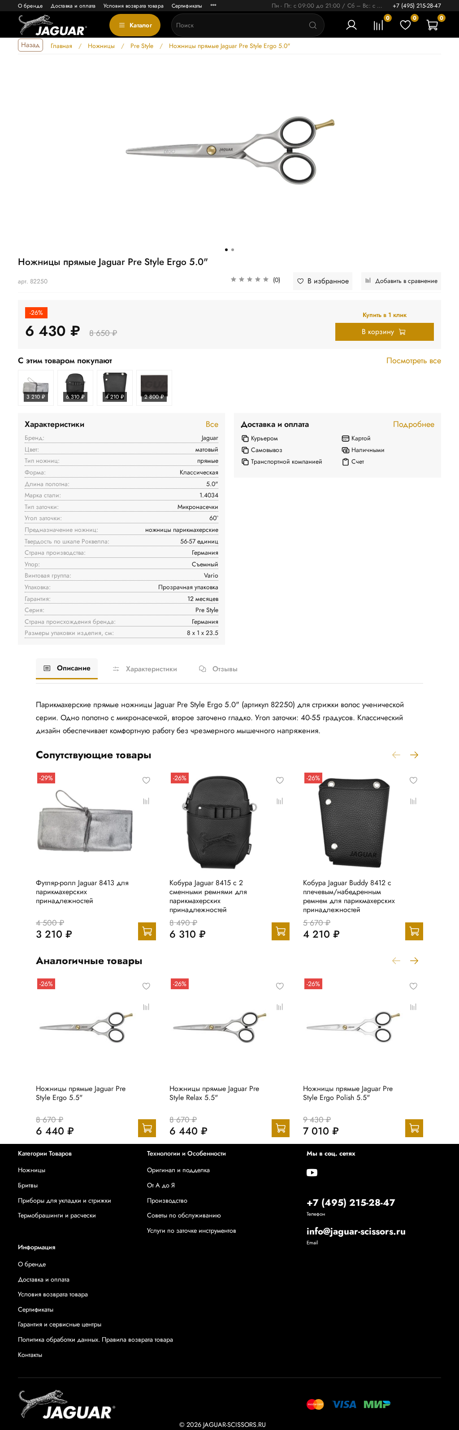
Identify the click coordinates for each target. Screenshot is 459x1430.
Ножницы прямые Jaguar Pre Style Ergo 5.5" (81, 1093)
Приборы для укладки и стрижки (64, 1200)
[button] (255, 281)
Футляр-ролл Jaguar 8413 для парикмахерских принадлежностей (82, 892)
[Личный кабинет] (351, 25)
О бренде (30, 6)
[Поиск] (313, 25)
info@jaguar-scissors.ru (356, 1231)
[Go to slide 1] (226, 249)
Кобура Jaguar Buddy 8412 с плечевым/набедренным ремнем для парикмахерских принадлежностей (349, 896)
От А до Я (161, 1185)
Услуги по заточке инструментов (191, 1230)
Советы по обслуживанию (184, 1215)
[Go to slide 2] (232, 249)
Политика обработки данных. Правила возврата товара (95, 1339)
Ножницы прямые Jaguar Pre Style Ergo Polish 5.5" (348, 1093)
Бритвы (28, 1185)
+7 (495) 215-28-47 (417, 5)
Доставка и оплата (73, 6)
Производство (167, 1200)
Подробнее (413, 425)
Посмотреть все (413, 361)
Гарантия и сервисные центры (59, 1324)
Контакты (30, 1354)
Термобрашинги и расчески (57, 1215)
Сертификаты (187, 6)
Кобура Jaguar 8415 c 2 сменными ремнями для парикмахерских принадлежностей (208, 896)
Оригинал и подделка (178, 1169)
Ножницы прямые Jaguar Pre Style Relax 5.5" (214, 1093)
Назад (30, 45)
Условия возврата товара (134, 6)
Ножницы (31, 1169)
